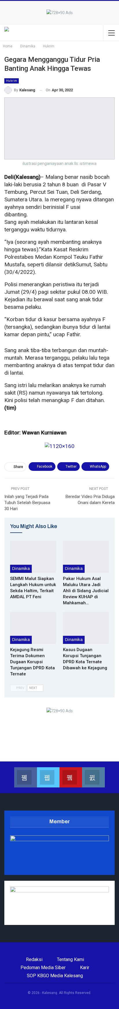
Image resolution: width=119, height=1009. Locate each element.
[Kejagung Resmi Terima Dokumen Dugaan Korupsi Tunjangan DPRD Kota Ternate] (33, 628)
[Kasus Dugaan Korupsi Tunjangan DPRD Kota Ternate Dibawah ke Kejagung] (86, 628)
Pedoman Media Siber (43, 967)
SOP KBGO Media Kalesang (55, 975)
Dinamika (21, 568)
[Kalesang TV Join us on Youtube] (70, 777)
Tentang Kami (70, 959)
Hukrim (11, 80)
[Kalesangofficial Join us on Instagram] (93, 777)
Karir (84, 967)
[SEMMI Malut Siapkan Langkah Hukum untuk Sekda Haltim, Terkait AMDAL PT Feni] (33, 557)
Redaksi (34, 959)
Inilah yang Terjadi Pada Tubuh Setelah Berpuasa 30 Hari (27, 502)
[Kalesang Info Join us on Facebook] (25, 777)
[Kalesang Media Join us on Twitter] (48, 777)
